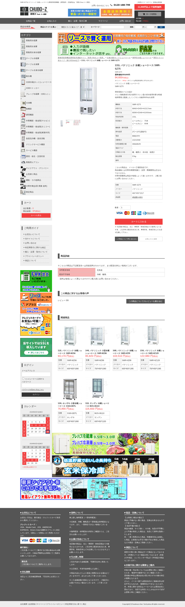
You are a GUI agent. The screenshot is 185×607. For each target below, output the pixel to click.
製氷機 (29, 76)
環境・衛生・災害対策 (35, 156)
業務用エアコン (32, 162)
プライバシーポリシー (34, 256)
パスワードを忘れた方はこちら (33, 389)
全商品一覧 (30, 21)
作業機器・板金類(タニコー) (38, 127)
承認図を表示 (137, 197)
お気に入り (52, 21)
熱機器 (29, 109)
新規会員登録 (157, 2)
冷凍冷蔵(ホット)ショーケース (39, 82)
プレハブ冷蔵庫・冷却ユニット (35, 96)
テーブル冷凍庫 (32, 64)
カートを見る (36, 215)
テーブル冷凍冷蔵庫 (34, 70)
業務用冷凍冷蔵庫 (33, 52)
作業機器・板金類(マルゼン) (38, 121)
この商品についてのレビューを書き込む (145, 301)
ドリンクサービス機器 (35, 144)
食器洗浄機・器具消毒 (35, 138)
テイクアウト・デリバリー (37, 168)
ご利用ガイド (141, 2)
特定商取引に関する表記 (35, 247)
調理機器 (30, 115)
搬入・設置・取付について (36, 252)
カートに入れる (138, 221)
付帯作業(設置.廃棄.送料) (36, 186)
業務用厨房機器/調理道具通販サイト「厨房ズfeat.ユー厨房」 (81, 58)
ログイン (149, 2)
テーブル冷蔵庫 (32, 58)
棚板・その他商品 (33, 180)
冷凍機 (29, 103)
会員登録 (31, 604)
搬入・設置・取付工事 (77, 21)
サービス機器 (31, 150)
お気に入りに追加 (151, 239)
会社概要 (23, 604)
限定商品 (30, 192)
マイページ (103, 21)
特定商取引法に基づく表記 (75, 604)
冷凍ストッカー (32, 88)
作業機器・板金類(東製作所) (38, 132)
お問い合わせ (125, 21)
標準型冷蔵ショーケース (141, 58)
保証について (30, 260)
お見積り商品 (31, 174)
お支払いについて (32, 234)
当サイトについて (32, 239)
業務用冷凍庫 (31, 47)
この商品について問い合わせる (126, 239)
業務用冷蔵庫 (31, 41)
